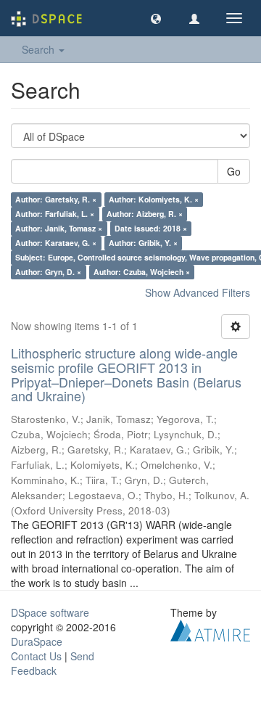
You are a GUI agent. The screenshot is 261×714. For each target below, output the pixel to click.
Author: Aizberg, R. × (145, 213)
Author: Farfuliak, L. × (54, 213)
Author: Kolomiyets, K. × (154, 199)
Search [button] (39, 49)
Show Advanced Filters (197, 292)
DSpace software (50, 612)
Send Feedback (52, 663)
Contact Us (36, 656)
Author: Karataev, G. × (55, 242)
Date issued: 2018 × (151, 228)
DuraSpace (36, 641)
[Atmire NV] (210, 629)
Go (234, 171)
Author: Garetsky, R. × (55, 199)
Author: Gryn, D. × (48, 271)
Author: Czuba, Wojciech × (142, 271)
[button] (156, 18)
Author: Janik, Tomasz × (58, 228)
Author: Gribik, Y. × (143, 242)
